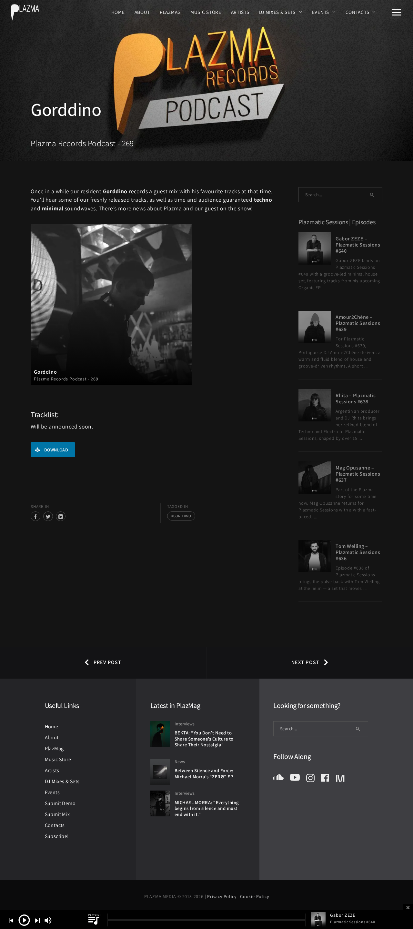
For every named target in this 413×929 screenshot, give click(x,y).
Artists (240, 12)
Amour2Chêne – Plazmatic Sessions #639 (358, 323)
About (142, 12)
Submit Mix (57, 814)
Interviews (185, 723)
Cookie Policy (254, 896)
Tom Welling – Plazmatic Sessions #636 (358, 552)
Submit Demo (60, 803)
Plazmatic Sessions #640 (352, 921)
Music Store (205, 12)
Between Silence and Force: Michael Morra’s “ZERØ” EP (204, 773)
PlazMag (170, 12)
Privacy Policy (222, 896)
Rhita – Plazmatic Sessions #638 (356, 398)
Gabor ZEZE (342, 915)
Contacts (357, 12)
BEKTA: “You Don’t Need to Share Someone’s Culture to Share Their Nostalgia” (204, 739)
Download (56, 450)
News (180, 761)
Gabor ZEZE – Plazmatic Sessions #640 (358, 244)
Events (320, 12)
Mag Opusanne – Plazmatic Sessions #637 (358, 473)
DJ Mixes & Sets (277, 12)
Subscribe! (57, 836)
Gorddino (182, 515)
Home (118, 12)
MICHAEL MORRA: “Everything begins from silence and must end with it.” (207, 808)
